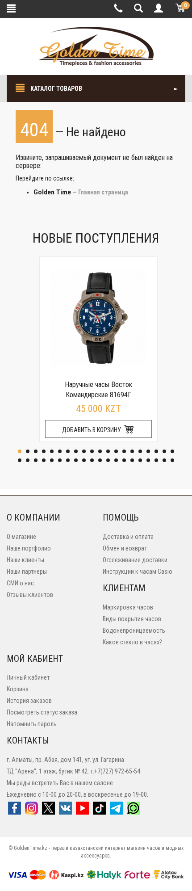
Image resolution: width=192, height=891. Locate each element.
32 (108, 460)
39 (164, 460)
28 (76, 460)
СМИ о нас (20, 583)
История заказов (29, 700)
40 (172, 460)
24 (44, 460)
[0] (178, 9)
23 (36, 460)
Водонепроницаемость (134, 630)
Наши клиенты (25, 559)
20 (172, 451)
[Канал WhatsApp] (133, 811)
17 (148, 451)
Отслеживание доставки (135, 559)
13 (116, 451)
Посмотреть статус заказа (42, 712)
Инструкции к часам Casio (137, 571)
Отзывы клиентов (30, 594)
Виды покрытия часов (132, 618)
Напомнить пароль (32, 723)
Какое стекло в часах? (132, 642)
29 (84, 460)
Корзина (18, 689)
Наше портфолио (29, 548)
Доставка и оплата (128, 536)
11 (100, 451)
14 (124, 451)
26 (60, 460)
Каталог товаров (55, 88)
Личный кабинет (28, 677)
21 (19, 460)
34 (124, 460)
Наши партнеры (27, 571)
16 (140, 451)
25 (52, 460)
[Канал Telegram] (116, 811)
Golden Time (52, 192)
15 (132, 451)
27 (68, 460)
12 (108, 451)
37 (148, 460)
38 (156, 460)
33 (116, 460)
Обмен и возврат (125, 548)
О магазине (21, 536)
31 (100, 460)
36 (140, 460)
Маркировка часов (128, 607)
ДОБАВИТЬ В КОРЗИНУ (92, 429)
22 (27, 460)
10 (92, 451)
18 (156, 451)
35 (132, 460)
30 (92, 460)
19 (164, 451)
